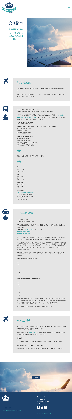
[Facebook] (38, 407)
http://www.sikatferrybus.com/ (25, 192)
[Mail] (45, 407)
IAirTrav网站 (31, 332)
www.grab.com (27, 229)
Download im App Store (23, 233)
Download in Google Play (24, 231)
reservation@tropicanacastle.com (11, 410)
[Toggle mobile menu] (69, 7)
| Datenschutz (47, 414)
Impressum (40, 414)
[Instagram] (42, 407)
